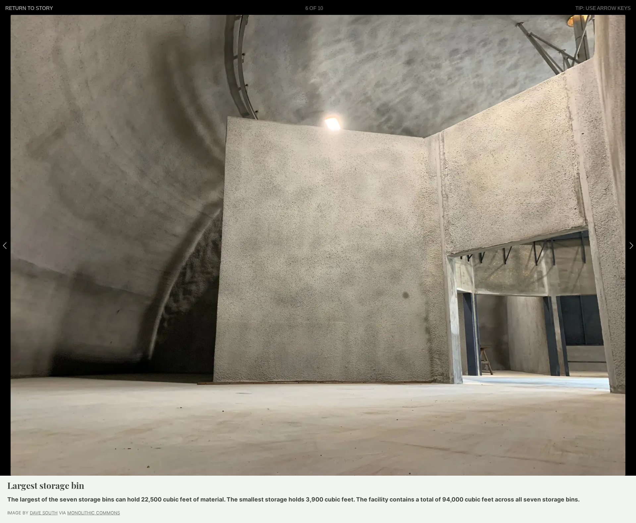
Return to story (29, 8)
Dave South (44, 512)
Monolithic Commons (93, 512)
